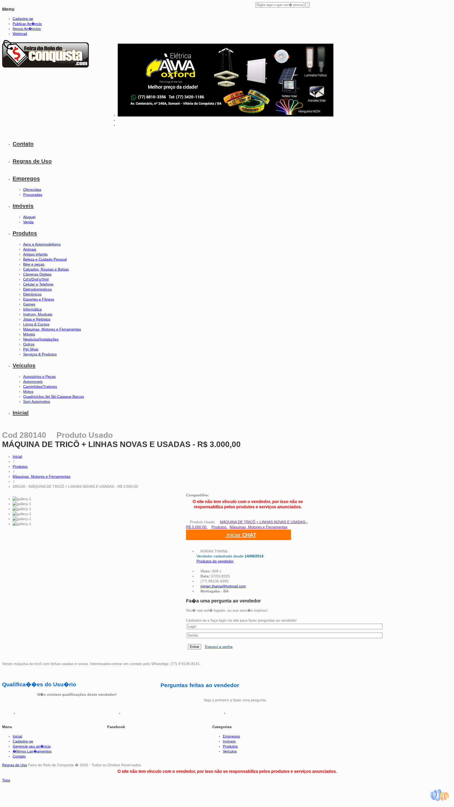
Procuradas (32, 194)
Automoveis (33, 381)
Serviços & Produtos (40, 354)
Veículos (24, 365)
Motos (28, 391)
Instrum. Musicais (37, 314)
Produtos (25, 233)
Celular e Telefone (38, 284)
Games (29, 304)
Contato (23, 144)
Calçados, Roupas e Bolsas (46, 269)
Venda (28, 222)
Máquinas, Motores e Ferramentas (52, 329)
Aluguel (29, 217)
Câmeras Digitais (37, 274)
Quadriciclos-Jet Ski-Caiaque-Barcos (53, 396)
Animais (29, 249)
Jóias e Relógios (36, 319)
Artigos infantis (35, 254)
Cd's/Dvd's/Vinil (36, 279)
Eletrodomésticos (37, 289)
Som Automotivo (36, 401)
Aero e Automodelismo (42, 244)
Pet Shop (30, 349)
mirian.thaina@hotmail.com (223, 586)
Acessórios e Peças (39, 376)
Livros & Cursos (36, 324)
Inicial (21, 413)
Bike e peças (33, 264)
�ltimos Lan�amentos (32, 751)
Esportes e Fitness (38, 299)
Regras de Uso (32, 161)
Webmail (20, 34)
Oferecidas (32, 189)
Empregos (26, 178)
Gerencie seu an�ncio (32, 746)
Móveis (29, 334)
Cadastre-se (23, 19)
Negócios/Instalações (41, 339)
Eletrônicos (32, 294)
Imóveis (23, 206)
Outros (28, 344)
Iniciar (240, 535)
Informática (32, 309)
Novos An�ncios (27, 29)
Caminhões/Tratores (40, 386)
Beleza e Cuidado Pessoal (45, 259)
